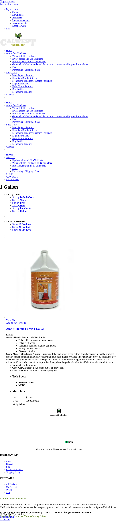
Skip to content (7, 1)
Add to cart (11, 323)
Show (21, 224)
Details (22, 323)
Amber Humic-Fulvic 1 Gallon (25, 328)
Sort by (23, 197)
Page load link (7, 516)
